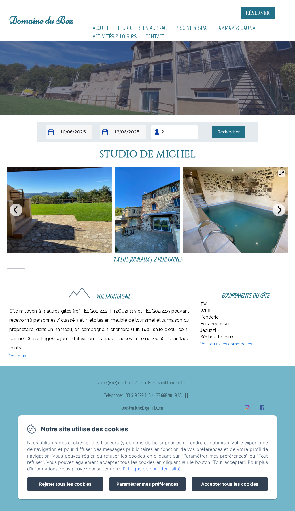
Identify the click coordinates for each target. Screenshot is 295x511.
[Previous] (16, 210)
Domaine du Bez (41, 20)
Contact (155, 36)
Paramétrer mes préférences (147, 484)
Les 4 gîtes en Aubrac (142, 27)
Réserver (258, 12)
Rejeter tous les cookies (65, 484)
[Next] (279, 210)
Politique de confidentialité (152, 469)
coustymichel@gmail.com (142, 407)
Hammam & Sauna (235, 27)
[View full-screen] (281, 173)
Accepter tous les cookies (229, 484)
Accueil (101, 27)
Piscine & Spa (191, 27)
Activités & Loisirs (115, 36)
